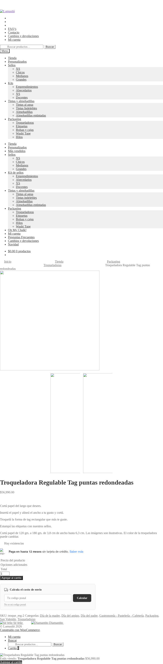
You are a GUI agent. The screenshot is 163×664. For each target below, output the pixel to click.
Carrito (13, 648)
